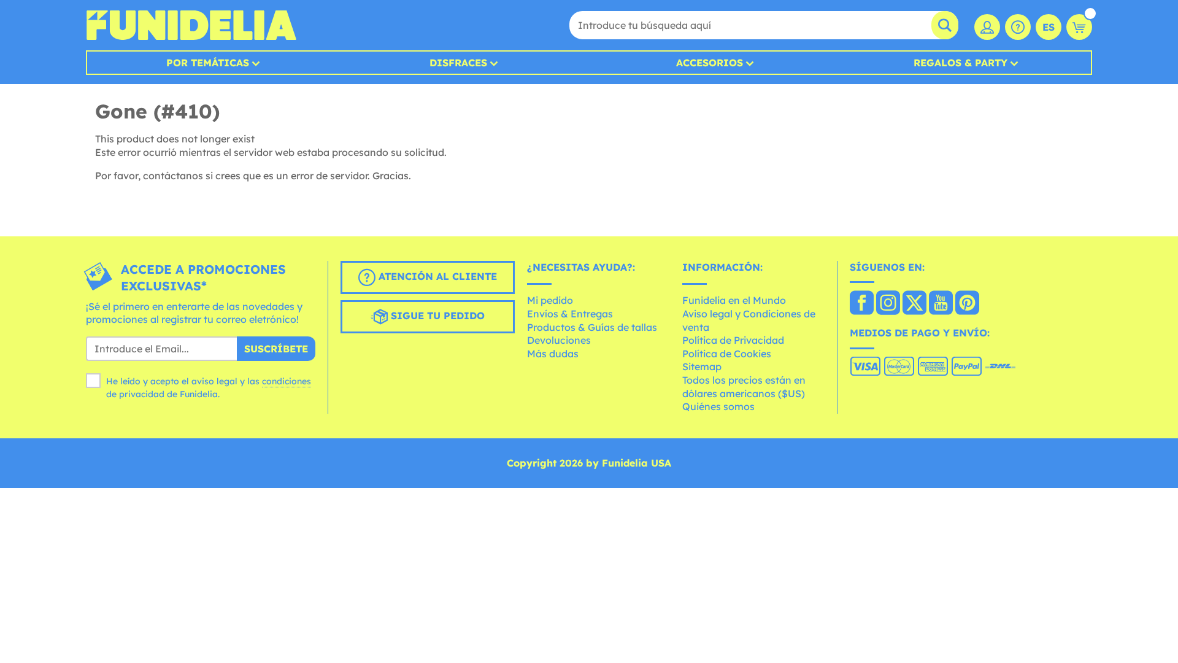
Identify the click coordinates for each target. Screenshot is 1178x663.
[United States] (862, 303)
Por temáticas (207, 63)
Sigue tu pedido (436, 315)
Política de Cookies (726, 353)
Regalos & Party (960, 63)
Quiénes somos (718, 406)
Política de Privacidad (733, 340)
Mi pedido (550, 300)
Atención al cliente (436, 276)
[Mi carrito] (1079, 27)
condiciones (286, 381)
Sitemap (702, 366)
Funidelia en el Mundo (734, 300)
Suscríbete (276, 349)
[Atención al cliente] (1018, 27)
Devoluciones (559, 340)
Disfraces (458, 63)
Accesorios (709, 63)
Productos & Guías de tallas (592, 327)
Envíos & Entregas (570, 314)
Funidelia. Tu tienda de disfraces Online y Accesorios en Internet (191, 25)
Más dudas (553, 353)
